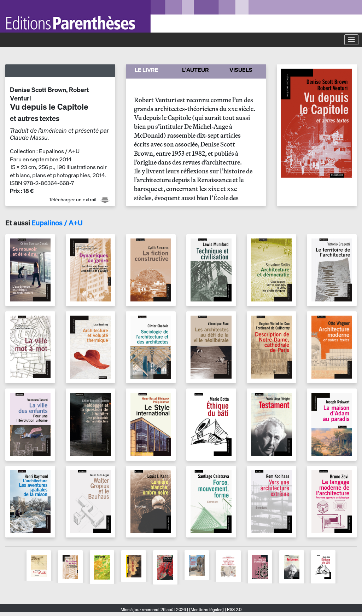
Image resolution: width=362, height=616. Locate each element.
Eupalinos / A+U (57, 223)
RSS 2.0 (233, 609)
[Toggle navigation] (351, 39)
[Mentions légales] (206, 609)
